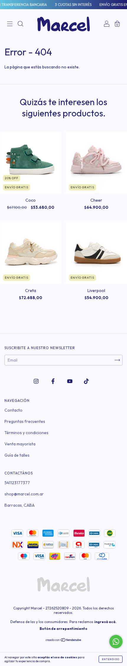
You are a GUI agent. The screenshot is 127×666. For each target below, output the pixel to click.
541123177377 (17, 482)
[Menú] (10, 24)
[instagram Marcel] (36, 381)
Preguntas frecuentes (24, 421)
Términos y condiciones (26, 432)
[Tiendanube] (63, 640)
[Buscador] (20, 24)
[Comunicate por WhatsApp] (116, 641)
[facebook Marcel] (53, 381)
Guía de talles (17, 455)
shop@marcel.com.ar (24, 494)
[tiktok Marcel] (86, 381)
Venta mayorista (19, 444)
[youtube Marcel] (70, 381)
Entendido (110, 659)
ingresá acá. (105, 622)
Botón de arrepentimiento (63, 628)
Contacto (13, 410)
